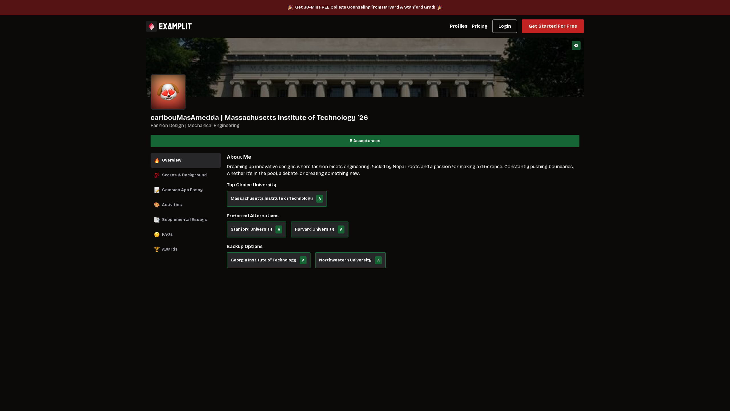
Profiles (458, 26)
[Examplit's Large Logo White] (169, 26)
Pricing (480, 26)
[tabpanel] (403, 213)
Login (504, 26)
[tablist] (186, 205)
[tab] (186, 160)
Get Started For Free (553, 26)
